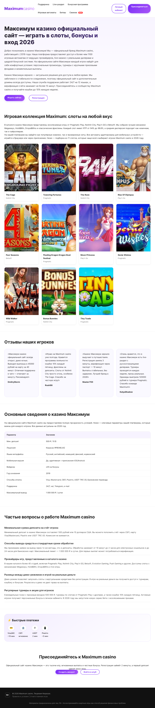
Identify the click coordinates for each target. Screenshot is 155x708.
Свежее (76, 12)
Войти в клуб (90, 672)
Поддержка (43, 4)
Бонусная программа (78, 4)
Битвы (63, 12)
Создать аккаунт (67, 672)
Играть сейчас (14, 97)
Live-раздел (58, 4)
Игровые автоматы (47, 12)
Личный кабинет (119, 8)
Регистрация (38, 98)
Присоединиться (139, 6)
